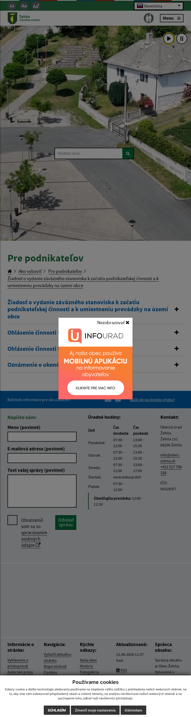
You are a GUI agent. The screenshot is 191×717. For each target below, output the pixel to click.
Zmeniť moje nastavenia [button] (95, 710)
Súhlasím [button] (57, 710)
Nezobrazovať (111, 322)
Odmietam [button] (133, 710)
